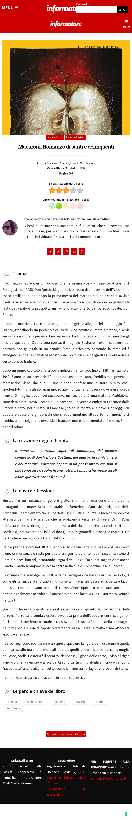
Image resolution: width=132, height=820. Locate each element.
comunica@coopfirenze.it (108, 778)
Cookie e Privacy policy (66, 777)
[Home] (66, 8)
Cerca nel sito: (84, 4)
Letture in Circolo (55, 137)
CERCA (122, 9)
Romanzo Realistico (75, 137)
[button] (10, 7)
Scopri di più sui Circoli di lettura (66, 734)
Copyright (55, 783)
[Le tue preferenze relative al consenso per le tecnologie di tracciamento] (126, 814)
